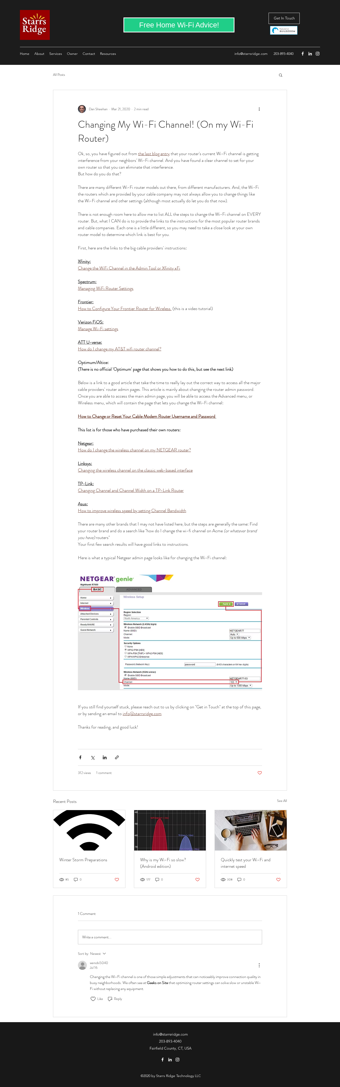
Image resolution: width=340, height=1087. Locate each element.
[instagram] (317, 53)
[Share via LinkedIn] (104, 757)
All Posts (59, 74)
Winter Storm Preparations (83, 860)
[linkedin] (310, 53)
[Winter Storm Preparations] (89, 830)
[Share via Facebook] (80, 757)
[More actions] (259, 109)
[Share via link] (116, 757)
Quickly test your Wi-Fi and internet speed (246, 863)
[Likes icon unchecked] (93, 999)
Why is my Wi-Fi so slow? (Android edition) (163, 863)
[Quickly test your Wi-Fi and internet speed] (251, 830)
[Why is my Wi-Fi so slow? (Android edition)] (170, 830)
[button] (280, 75)
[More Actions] (259, 965)
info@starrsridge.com (251, 53)
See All (282, 800)
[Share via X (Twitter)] (92, 757)
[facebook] (302, 53)
